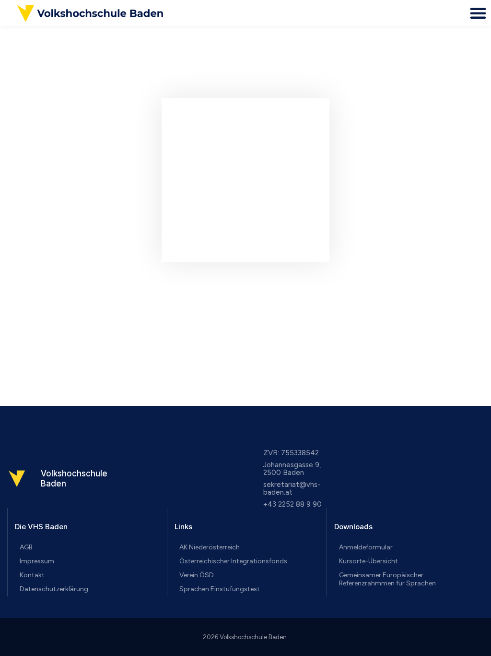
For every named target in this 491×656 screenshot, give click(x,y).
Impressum (37, 561)
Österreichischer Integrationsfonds (233, 561)
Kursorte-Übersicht (368, 561)
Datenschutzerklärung (54, 589)
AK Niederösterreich (209, 547)
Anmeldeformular (366, 547)
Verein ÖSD (196, 575)
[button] (478, 13)
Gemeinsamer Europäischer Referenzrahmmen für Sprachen (387, 579)
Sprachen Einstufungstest (219, 589)
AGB (26, 547)
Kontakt (32, 575)
